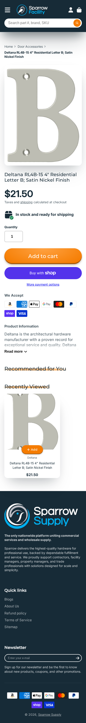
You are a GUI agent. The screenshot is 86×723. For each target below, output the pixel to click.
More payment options (43, 284)
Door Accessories (30, 46)
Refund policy (15, 613)
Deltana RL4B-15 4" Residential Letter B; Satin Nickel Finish (32, 436)
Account (70, 10)
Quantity (10, 227)
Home (8, 46)
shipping (26, 202)
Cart (79, 10)
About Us (11, 606)
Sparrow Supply (49, 714)
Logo (32, 10)
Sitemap (10, 627)
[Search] (77, 23)
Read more (13, 351)
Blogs (8, 599)
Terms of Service (18, 620)
